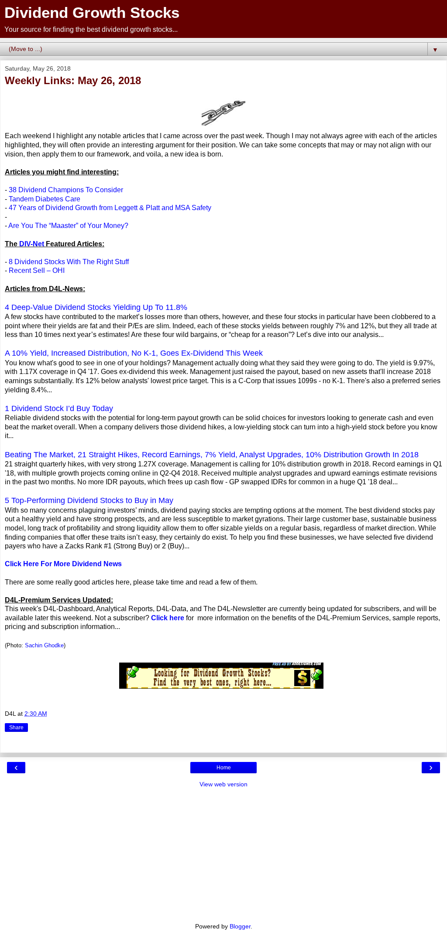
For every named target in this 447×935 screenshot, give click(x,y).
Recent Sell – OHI (37, 270)
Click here (167, 618)
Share (16, 727)
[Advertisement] (223, 854)
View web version (223, 784)
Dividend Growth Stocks (91, 12)
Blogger (240, 926)
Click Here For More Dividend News (63, 564)
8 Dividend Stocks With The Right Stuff (69, 261)
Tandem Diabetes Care (44, 199)
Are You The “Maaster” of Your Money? (68, 225)
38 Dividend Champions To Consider (66, 190)
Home (224, 768)
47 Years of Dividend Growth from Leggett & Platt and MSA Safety (110, 207)
